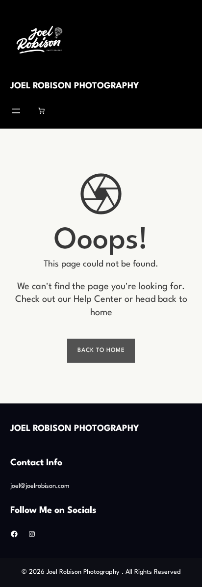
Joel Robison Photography (74, 86)
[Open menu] (16, 111)
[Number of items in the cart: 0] (42, 111)
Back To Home (101, 350)
